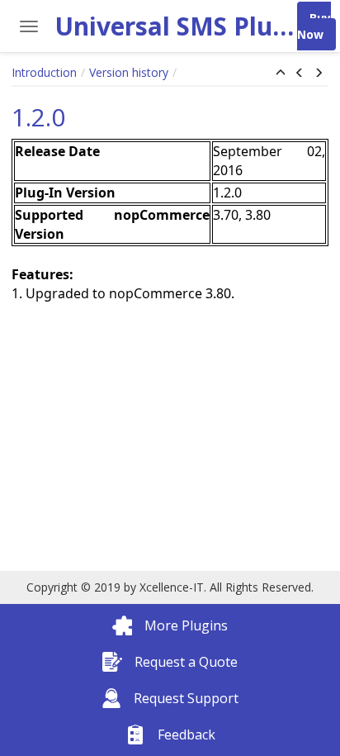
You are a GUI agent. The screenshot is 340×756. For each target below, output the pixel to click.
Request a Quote (186, 662)
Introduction (44, 72)
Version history (128, 72)
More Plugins (186, 625)
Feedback (186, 734)
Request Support (186, 698)
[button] (280, 73)
